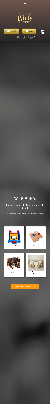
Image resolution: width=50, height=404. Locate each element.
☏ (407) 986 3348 (25, 37)
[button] (25, 2)
